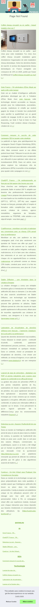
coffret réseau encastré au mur (24, 75)
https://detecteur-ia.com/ (10, 454)
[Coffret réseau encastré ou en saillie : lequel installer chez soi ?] (18, 40)
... (2, 78)
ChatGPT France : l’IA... (10, 537)
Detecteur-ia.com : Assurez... (12, 542)
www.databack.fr (15, 361)
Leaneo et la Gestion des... (11, 584)
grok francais (24, 99)
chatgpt (3, 195)
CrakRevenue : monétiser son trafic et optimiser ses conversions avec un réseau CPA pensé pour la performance (18, 231)
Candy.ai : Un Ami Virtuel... (11, 551)
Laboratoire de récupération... (12, 579)
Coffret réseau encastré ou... (12, 575)
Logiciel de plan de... (9, 570)
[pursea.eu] (19, 6)
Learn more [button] (19, 596)
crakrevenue (5, 261)
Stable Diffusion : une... (10, 546)
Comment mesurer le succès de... (14, 561)
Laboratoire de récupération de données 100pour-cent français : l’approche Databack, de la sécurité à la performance (18, 331)
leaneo (12, 415)
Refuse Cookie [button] (11, 601)
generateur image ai (9, 318)
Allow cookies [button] (28, 601)
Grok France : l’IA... (9, 533)
